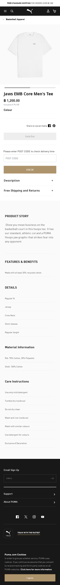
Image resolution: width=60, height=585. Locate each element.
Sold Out (30, 136)
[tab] (17, 87)
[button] (6, 11)
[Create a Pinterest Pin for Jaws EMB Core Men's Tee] (54, 125)
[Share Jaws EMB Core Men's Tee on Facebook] (49, 125)
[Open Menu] (6, 11)
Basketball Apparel (15, 19)
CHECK (30, 169)
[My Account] (48, 11)
